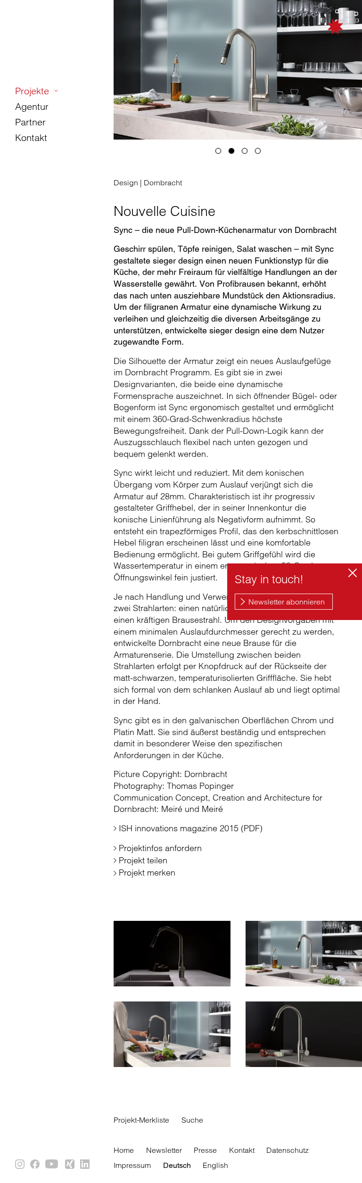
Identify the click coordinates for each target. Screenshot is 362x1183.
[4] (258, 151)
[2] (231, 151)
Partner (30, 122)
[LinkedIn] (85, 1164)
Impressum (132, 1165)
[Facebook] (35, 1164)
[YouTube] (52, 1164)
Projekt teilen (143, 860)
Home (124, 1150)
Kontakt (31, 137)
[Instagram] (20, 1164)
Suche (192, 1120)
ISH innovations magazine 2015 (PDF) (191, 828)
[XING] (70, 1164)
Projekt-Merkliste (141, 1120)
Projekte (32, 91)
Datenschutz (287, 1150)
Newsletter (164, 1150)
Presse (205, 1150)
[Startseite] (300, 38)
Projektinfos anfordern (160, 848)
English (215, 1165)
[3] (244, 151)
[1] (218, 151)
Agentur (32, 106)
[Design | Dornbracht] (172, 953)
